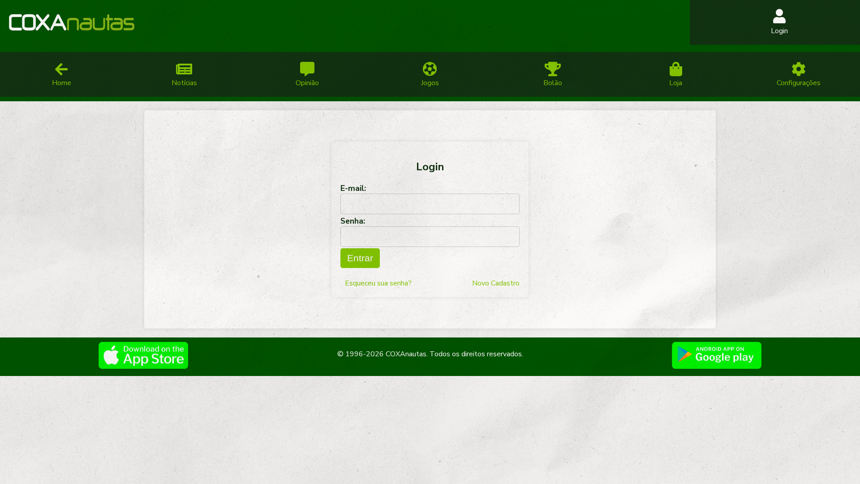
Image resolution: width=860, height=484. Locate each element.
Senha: (352, 221)
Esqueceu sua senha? (378, 283)
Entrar (360, 258)
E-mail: (353, 188)
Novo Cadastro (496, 283)
